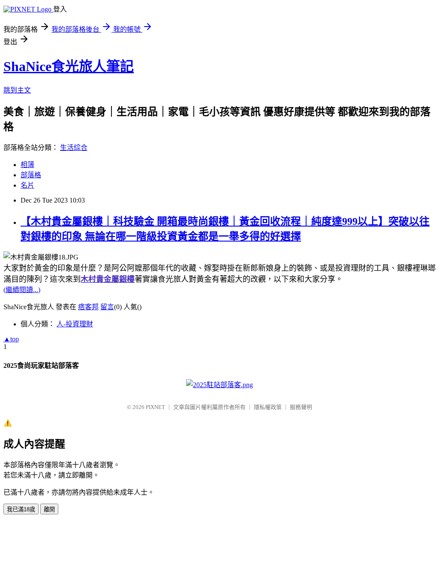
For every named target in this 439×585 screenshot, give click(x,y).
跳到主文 (17, 90)
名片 (27, 185)
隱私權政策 (268, 407)
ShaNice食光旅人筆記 (68, 66)
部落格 (31, 175)
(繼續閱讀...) (21, 289)
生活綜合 (73, 147)
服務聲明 (301, 407)
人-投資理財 (75, 324)
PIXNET (155, 407)
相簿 (27, 164)
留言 (107, 306)
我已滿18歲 (21, 509)
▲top (11, 339)
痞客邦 (88, 306)
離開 (49, 509)
